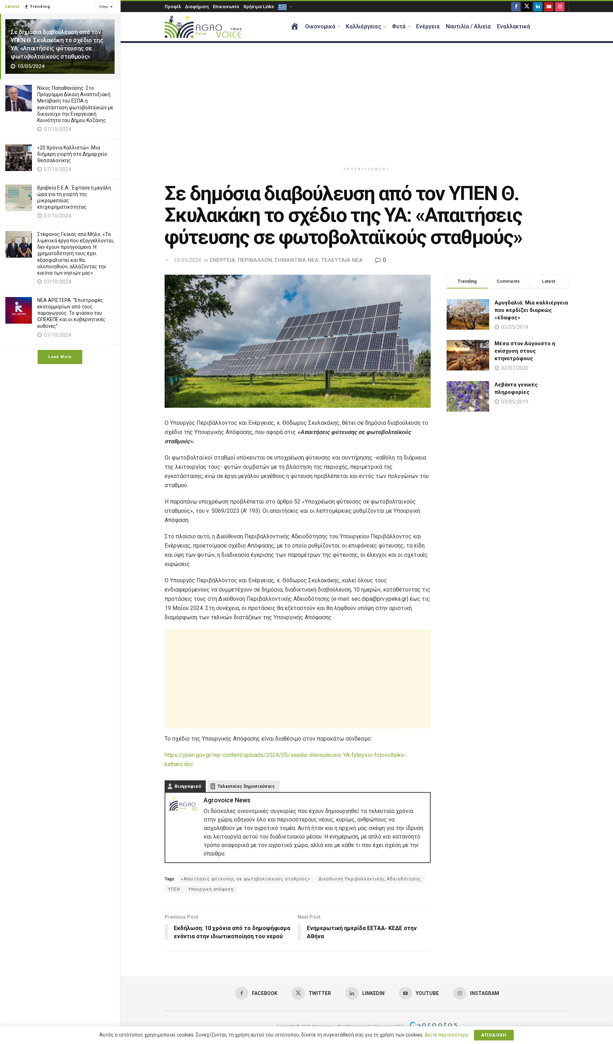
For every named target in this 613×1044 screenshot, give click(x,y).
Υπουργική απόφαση (211, 889)
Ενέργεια (428, 26)
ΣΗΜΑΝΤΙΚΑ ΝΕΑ (297, 260)
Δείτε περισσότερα (446, 1035)
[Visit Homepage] (203, 27)
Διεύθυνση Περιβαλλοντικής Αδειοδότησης (370, 879)
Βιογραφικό (188, 786)
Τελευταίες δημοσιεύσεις (246, 786)
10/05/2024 (187, 260)
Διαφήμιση (197, 6)
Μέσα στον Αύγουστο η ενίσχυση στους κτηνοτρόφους (525, 351)
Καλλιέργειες (363, 26)
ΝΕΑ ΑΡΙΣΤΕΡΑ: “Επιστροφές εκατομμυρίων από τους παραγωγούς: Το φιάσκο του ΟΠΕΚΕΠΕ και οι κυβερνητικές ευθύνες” (71, 313)
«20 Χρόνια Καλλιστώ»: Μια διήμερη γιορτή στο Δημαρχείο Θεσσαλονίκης (72, 154)
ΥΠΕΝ (174, 889)
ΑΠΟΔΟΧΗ (494, 1035)
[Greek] (284, 6)
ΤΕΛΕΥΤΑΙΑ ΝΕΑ (342, 260)
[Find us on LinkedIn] (537, 6)
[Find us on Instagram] (559, 6)
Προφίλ (173, 6)
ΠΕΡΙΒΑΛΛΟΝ (255, 260)
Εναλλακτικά (513, 26)
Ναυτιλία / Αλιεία (468, 26)
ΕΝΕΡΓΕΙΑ (222, 260)
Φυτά (398, 26)
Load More (60, 357)
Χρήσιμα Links (258, 6)
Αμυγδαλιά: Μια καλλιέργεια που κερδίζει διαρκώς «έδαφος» (531, 310)
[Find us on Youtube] (548, 6)
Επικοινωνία (226, 6)
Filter (104, 7)
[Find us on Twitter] (526, 6)
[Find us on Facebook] (515, 6)
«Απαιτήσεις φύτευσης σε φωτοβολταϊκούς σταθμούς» (245, 879)
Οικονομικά (320, 26)
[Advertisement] (367, 103)
